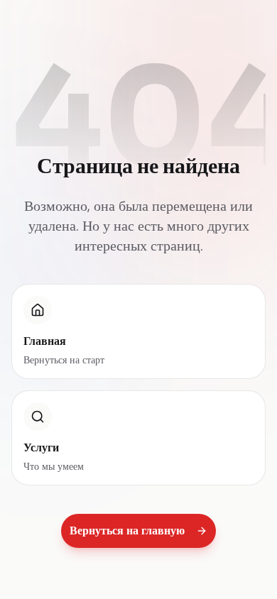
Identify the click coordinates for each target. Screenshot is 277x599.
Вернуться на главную (127, 530)
